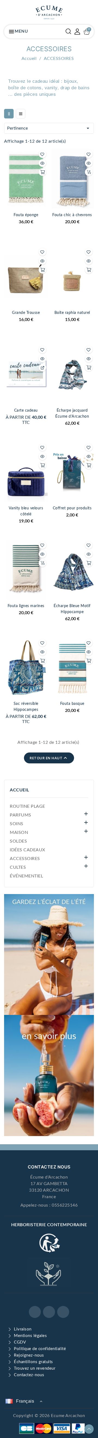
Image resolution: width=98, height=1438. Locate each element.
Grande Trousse (26, 313)
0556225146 (65, 1205)
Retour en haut (49, 758)
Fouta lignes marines (26, 606)
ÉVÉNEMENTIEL (26, 876)
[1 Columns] (20, 113)
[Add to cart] (42, 172)
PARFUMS (20, 815)
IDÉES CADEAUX (27, 850)
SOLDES (18, 841)
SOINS (16, 824)
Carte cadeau (26, 410)
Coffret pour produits (72, 508)
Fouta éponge (26, 215)
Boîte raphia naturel (72, 313)
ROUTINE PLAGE (27, 806)
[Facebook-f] (35, 1312)
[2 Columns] (8, 113)
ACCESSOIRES (25, 858)
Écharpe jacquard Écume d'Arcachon (72, 413)
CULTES (18, 867)
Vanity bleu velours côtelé (26, 511)
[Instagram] (49, 1312)
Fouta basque (72, 704)
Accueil (19, 790)
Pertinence (49, 128)
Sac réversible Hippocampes (26, 707)
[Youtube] (63, 1312)
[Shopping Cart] (87, 32)
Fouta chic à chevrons (72, 215)
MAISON (19, 832)
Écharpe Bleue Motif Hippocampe (72, 609)
